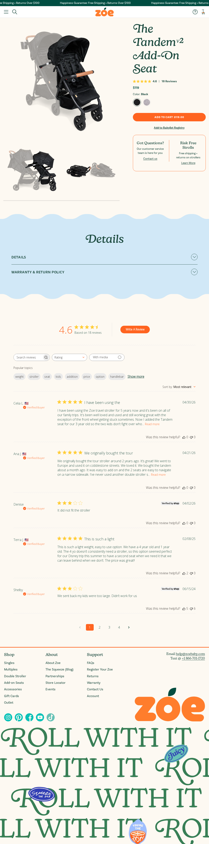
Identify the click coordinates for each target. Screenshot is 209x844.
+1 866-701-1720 (193, 658)
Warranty (93, 683)
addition (72, 377)
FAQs (90, 663)
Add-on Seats (14, 683)
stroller (34, 377)
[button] (6, 12)
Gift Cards (11, 696)
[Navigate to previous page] (80, 627)
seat (47, 377)
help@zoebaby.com (190, 654)
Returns (93, 676)
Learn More (188, 163)
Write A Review (135, 329)
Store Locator (56, 683)
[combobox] (69, 357)
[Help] (195, 11)
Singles (9, 663)
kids (58, 377)
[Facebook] (29, 717)
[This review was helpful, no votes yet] (183, 437)
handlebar (117, 377)
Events (51, 689)
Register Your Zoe (100, 669)
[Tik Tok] (51, 717)
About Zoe (53, 663)
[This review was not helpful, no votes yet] (191, 437)
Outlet (8, 703)
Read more (152, 424)
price (86, 377)
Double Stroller (15, 676)
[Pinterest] (19, 717)
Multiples (11, 669)
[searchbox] (28, 357)
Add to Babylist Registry (169, 128)
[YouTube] (40, 717)
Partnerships (55, 676)
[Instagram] (8, 717)
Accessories (13, 689)
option (100, 377)
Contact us (150, 159)
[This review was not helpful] (191, 608)
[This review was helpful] (183, 573)
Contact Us (95, 689)
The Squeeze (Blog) (59, 669)
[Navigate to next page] (129, 627)
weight (19, 377)
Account (93, 696)
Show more (136, 376)
